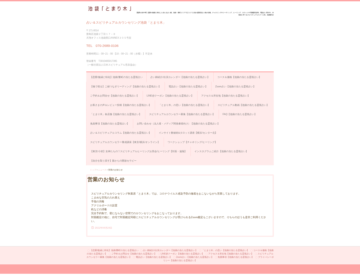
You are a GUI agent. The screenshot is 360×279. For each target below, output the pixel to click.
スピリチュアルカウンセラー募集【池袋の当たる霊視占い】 (182, 114)
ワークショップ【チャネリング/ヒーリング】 (192, 142)
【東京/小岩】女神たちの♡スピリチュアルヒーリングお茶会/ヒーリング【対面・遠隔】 (138, 151)
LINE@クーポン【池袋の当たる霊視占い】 (170, 95)
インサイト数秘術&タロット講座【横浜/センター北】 (188, 132)
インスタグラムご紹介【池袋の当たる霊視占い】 (221, 151)
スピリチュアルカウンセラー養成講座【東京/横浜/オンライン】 (125, 142)
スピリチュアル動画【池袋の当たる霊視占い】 (243, 105)
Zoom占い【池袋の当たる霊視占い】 (235, 86)
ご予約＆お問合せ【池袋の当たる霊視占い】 (114, 95)
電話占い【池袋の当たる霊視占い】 (188, 86)
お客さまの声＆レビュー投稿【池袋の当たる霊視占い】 (120, 105)
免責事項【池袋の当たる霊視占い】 (109, 123)
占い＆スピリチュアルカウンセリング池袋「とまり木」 (108, 8)
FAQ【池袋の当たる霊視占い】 (240, 114)
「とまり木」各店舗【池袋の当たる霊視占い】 (115, 114)
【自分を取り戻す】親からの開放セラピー (113, 160)
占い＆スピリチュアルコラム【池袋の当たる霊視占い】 (120, 132)
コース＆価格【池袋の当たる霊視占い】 (239, 77)
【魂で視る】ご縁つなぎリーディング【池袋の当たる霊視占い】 (125, 86)
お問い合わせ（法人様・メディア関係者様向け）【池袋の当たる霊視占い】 (178, 123)
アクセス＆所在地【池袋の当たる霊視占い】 (225, 95)
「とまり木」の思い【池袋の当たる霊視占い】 (184, 105)
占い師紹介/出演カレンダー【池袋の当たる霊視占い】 (180, 77)
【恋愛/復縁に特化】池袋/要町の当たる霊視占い (116, 77)
